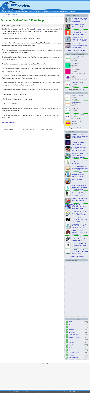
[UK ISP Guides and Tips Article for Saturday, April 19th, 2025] (68, 221)
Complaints (64, 11)
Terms (49, 391)
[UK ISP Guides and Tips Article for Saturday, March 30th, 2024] (68, 253)
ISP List (17, 11)
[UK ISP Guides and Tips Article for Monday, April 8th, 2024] (68, 215)
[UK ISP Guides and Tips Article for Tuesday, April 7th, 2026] (68, 183)
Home (4, 11)
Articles (10, 11)
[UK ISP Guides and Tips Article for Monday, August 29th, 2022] (68, 151)
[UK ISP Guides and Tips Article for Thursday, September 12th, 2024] (68, 241)
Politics (71, 327)
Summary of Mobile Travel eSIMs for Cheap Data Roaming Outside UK (78, 174)
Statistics (71, 342)
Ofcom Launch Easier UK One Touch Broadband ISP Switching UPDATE (78, 238)
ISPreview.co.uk (30, 391)
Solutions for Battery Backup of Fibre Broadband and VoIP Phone (79, 245)
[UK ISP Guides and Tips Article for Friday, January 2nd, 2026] (68, 189)
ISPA (4, 69)
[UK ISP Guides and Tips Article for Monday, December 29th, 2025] (68, 144)
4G (70, 339)
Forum (38, 11)
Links (70, 391)
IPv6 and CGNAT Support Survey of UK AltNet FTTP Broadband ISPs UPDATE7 (78, 213)
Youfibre (73, 63)
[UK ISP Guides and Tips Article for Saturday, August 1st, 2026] (68, 157)
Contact (72, 11)
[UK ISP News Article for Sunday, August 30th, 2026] (68, 22)
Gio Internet (37, 29)
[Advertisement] (57, 5)
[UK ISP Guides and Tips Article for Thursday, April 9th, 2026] (68, 176)
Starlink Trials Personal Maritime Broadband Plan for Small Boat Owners (79, 45)
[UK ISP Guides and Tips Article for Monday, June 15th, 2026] (68, 170)
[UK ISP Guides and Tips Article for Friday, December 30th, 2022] (68, 234)
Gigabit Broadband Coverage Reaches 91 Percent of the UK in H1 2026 (79, 161)
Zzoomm (73, 121)
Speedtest (46, 11)
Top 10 (32, 11)
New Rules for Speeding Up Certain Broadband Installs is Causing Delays (79, 19)
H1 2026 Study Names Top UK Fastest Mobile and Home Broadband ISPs (79, 168)
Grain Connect (75, 115)
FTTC (70, 347)
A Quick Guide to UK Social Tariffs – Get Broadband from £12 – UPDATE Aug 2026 (79, 148)
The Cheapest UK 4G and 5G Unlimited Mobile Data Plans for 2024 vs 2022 (78, 225)
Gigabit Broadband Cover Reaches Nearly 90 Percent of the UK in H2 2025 (79, 187)
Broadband (54, 11)
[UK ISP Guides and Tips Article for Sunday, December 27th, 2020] (68, 208)
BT (72, 76)
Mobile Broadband (74, 334)
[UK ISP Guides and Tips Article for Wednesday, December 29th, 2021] (68, 247)
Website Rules (77, 391)
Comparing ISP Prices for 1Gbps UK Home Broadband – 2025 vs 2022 (79, 219)
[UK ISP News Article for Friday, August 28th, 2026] (68, 34)
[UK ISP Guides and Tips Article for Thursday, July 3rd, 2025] (68, 196)
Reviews (24, 11)
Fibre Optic (72, 355)
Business (71, 329)
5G (70, 350)
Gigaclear (74, 102)
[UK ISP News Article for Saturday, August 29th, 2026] (68, 28)
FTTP (70, 322)
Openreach (72, 332)
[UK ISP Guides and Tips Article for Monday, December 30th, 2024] (68, 228)
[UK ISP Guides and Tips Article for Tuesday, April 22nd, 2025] (68, 202)
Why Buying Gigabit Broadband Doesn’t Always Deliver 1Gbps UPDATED (78, 206)
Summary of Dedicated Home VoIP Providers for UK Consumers (79, 232)
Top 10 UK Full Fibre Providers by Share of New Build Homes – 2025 (78, 193)
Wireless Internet (73, 357)
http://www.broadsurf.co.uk (10, 122)
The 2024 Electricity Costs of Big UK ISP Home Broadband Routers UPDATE (79, 251)
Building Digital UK (74, 337)
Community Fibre (76, 57)
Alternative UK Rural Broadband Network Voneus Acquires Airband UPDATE (79, 39)
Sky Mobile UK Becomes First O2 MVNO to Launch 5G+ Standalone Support (78, 32)
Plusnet (73, 69)
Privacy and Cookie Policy (60, 391)
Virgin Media (74, 82)
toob (72, 108)
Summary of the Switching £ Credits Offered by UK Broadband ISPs (79, 200)
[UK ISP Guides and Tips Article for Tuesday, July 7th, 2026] (68, 164)
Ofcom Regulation (74, 352)
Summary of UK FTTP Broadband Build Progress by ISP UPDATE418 (79, 136)
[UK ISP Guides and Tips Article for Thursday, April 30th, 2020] (68, 138)
